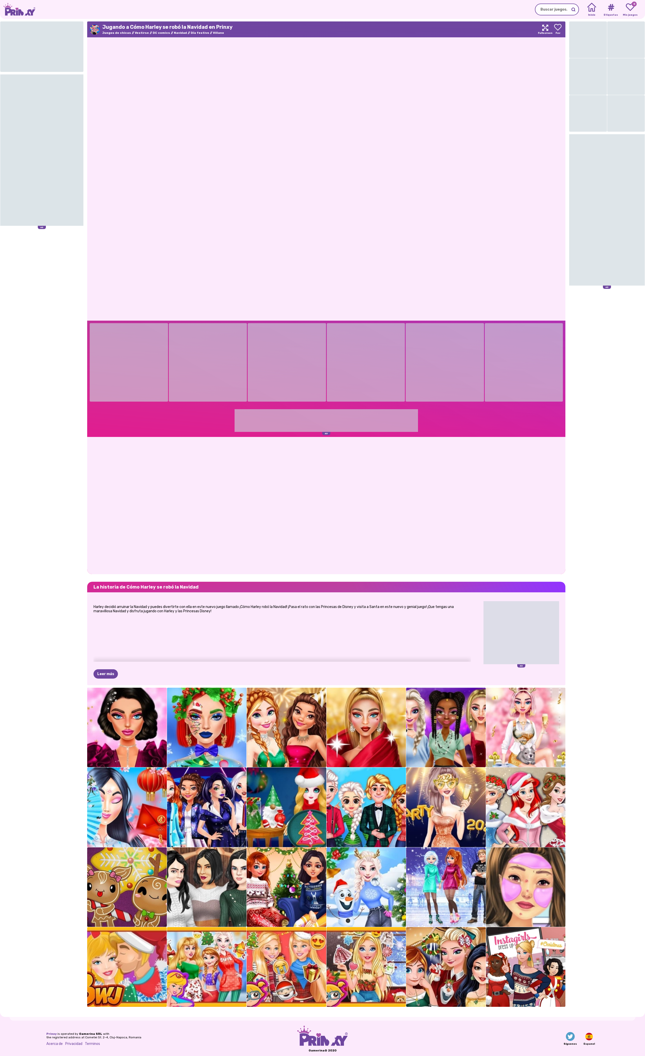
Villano (218, 33)
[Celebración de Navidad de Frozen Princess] (366, 807)
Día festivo (200, 33)
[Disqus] (326, 505)
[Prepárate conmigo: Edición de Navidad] (526, 887)
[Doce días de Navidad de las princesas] (207, 967)
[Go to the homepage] (17, 9)
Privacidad (73, 1044)
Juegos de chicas (116, 33)
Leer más (105, 674)
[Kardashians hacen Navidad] (207, 887)
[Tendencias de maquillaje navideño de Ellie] (366, 967)
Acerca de (54, 1044)
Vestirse (142, 33)
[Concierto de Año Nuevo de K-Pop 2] (446, 727)
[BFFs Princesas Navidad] (526, 807)
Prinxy (51, 1034)
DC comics (161, 33)
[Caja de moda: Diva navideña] (366, 727)
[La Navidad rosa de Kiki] (526, 727)
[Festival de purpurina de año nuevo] (286, 727)
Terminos (92, 1044)
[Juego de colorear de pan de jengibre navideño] (127, 887)
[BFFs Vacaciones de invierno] (286, 887)
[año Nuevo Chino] (127, 807)
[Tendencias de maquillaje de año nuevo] (127, 727)
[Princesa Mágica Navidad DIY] (286, 807)
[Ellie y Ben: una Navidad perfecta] (127, 967)
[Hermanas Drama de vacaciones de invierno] (446, 887)
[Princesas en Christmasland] (446, 967)
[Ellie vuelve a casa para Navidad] (286, 967)
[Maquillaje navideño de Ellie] (207, 727)
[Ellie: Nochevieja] (446, 807)
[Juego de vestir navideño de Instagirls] (526, 967)
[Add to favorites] (558, 29)
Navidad (180, 33)
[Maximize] (545, 29)
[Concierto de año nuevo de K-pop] (207, 807)
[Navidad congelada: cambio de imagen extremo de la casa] (366, 887)
